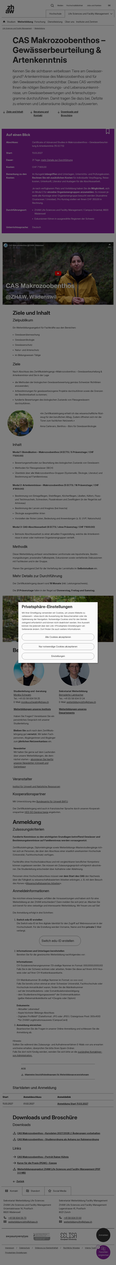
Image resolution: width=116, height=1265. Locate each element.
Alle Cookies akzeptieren (58, 637)
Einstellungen (58, 656)
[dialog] (58, 632)
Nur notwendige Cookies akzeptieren (58, 646)
